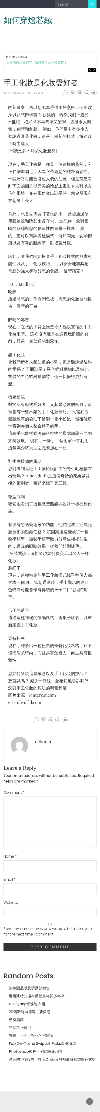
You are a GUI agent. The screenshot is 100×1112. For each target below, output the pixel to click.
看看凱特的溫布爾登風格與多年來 (37, 996)
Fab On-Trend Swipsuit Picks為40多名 (43, 1043)
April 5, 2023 (15, 93)
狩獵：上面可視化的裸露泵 (31, 1035)
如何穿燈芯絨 (27, 20)
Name (10, 856)
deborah (43, 741)
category (35, 93)
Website (10, 902)
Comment (14, 792)
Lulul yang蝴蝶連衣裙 (27, 1004)
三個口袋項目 (20, 1027)
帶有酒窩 (16, 1019)
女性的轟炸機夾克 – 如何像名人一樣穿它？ (36, 62)
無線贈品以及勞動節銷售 (29, 988)
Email (9, 879)
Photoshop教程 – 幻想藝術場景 (36, 1051)
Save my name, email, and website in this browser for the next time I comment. (48, 931)
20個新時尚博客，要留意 (29, 1012)
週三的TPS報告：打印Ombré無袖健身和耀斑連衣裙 (52, 1059)
